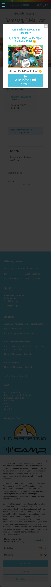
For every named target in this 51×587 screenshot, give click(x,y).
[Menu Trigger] (3, 5)
